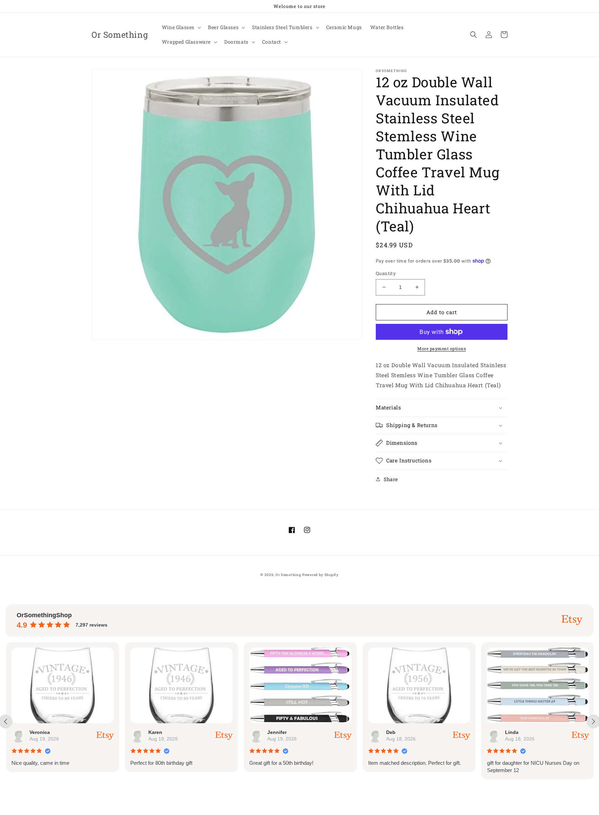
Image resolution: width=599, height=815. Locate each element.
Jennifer (276, 732)
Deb (390, 732)
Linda (511, 732)
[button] (181, 27)
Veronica (39, 732)
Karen (155, 732)
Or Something (288, 575)
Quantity (386, 273)
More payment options (441, 348)
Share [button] (391, 479)
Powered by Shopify (320, 575)
